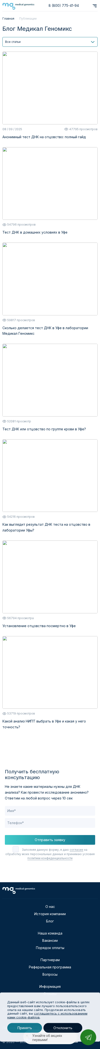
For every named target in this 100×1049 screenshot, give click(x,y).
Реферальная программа (50, 967)
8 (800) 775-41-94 (64, 5)
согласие (76, 849)
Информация (50, 986)
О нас (50, 907)
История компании (50, 914)
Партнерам (50, 960)
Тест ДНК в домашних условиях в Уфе (34, 232)
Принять (24, 1028)
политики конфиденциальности (50, 858)
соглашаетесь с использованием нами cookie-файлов (47, 1015)
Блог (50, 921)
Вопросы (50, 974)
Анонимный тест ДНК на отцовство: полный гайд (44, 137)
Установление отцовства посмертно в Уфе (39, 626)
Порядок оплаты (50, 948)
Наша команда (50, 933)
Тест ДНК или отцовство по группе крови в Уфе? (44, 429)
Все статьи (13, 42)
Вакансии (50, 940)
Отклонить (62, 1028)
